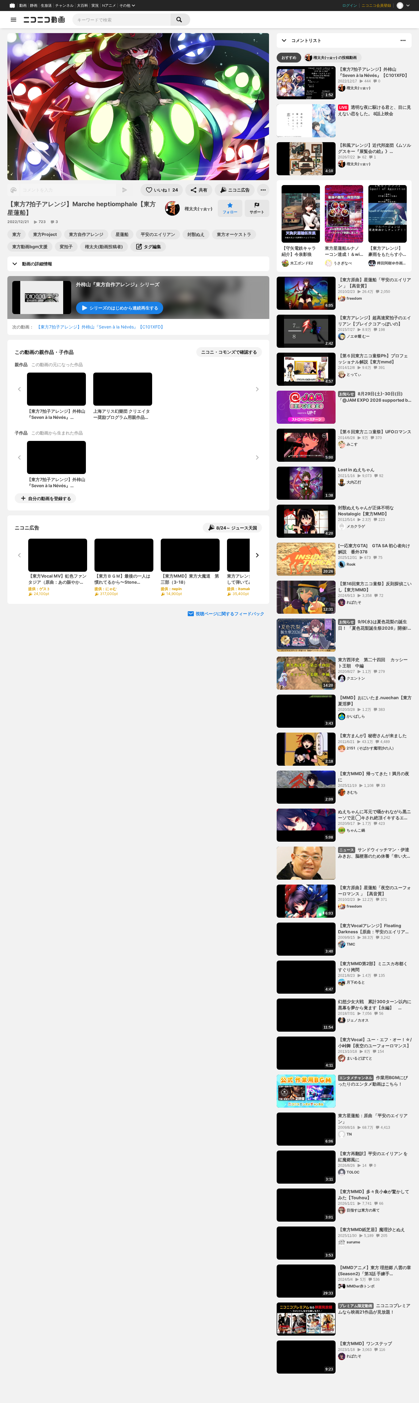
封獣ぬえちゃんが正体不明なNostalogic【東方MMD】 (366, 510)
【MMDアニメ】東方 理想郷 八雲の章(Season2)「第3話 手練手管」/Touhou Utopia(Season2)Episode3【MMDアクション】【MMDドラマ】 (374, 1270)
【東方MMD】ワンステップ (365, 1343)
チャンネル (64, 5)
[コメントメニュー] (403, 40)
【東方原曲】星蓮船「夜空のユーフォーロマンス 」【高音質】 (374, 890)
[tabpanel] (344, 720)
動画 (23, 5)
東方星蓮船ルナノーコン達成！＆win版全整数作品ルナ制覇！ (344, 251)
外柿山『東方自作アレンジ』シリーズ (118, 284)
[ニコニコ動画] (44, 20)
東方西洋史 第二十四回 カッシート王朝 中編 (373, 662)
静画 (33, 5)
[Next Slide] (257, 555)
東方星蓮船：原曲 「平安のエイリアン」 (373, 1118)
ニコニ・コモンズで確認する (229, 352)
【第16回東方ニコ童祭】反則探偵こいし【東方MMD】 (375, 586)
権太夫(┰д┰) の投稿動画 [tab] (335, 57)
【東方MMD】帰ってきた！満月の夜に (373, 776)
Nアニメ (109, 5)
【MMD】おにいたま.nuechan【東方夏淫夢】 (375, 700)
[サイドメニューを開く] (13, 19)
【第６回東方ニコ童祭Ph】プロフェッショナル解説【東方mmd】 (373, 358)
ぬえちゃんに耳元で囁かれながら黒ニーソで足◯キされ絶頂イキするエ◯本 (374, 815)
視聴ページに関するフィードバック (230, 613)
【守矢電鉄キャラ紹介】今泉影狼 (299, 251)
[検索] (180, 19)
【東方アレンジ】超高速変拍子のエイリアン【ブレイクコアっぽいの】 (374, 320)
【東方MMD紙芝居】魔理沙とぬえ (371, 1229)
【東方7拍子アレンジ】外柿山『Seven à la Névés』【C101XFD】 (100, 326)
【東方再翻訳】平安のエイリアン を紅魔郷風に (373, 1156)
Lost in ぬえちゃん (356, 469)
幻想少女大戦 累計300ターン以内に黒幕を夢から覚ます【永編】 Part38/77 (374, 1005)
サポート (257, 212)
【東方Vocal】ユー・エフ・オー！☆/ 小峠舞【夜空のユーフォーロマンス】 (375, 1042)
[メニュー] (263, 190)
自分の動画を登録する (49, 498)
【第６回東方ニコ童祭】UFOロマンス (374, 431)
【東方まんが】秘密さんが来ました (372, 735)
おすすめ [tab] (289, 57)
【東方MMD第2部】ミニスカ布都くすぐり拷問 (373, 966)
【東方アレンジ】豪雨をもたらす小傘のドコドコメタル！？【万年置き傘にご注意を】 (385, 251)
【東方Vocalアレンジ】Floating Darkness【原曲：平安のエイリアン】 (371, 929)
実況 (95, 5)
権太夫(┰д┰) (199, 208)
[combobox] (121, 19)
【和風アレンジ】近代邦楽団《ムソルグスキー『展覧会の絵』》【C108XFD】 (374, 148)
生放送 (46, 5)
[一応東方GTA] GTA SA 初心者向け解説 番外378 (374, 548)
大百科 (82, 5)
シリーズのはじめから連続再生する (124, 307)
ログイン (349, 5)
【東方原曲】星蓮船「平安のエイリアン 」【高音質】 (374, 282)
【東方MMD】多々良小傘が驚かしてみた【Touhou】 (373, 1194)
